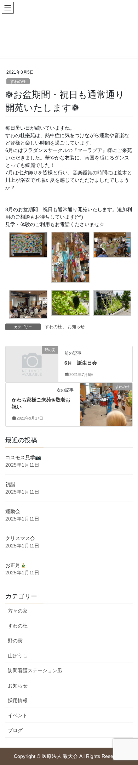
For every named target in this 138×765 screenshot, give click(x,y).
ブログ (15, 730)
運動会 (12, 511)
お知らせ (76, 326)
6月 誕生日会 (80, 363)
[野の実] (32, 362)
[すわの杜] (106, 400)
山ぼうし (18, 655)
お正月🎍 (15, 565)
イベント (18, 715)
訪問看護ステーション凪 (35, 670)
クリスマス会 (20, 538)
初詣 (10, 484)
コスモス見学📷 (23, 457)
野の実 (15, 640)
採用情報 (18, 700)
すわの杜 (18, 81)
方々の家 (18, 611)
